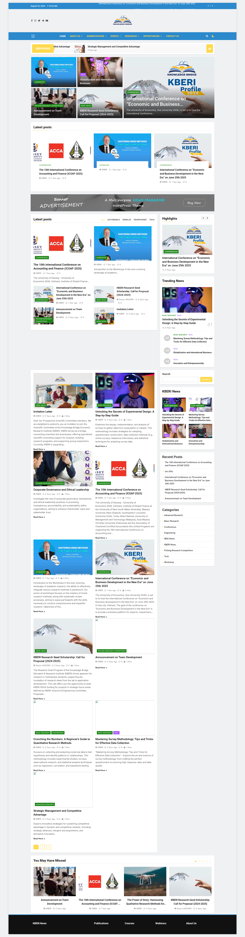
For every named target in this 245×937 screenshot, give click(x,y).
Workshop (40, 82)
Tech (83, 74)
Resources (131, 36)
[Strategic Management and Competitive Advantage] (57, 50)
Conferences (45, 165)
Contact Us (172, 36)
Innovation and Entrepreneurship (188, 363)
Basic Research (169, 315)
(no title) (169, 471)
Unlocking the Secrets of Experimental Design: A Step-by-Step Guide (173, 417)
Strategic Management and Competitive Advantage (92, 46)
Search (166, 374)
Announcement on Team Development (118, 657)
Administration (95, 36)
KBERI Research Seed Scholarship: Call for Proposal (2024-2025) (164, 4)
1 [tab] (195, 861)
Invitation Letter (125, 309)
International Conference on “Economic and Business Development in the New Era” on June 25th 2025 (182, 173)
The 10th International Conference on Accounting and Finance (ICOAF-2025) (100, 903)
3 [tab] (203, 861)
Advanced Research (45, 804)
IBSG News (169, 538)
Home (63, 36)
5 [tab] (210, 861)
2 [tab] (199, 861)
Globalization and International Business (192, 352)
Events (114, 36)
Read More (38, 449)
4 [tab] (206, 861)
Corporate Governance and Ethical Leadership (61, 489)
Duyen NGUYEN (126, 299)
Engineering (58, 733)
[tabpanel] (54, 888)
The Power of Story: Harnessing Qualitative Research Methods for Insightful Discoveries (145, 903)
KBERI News (132, 92)
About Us (75, 36)
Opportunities (151, 36)
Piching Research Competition (48, 105)
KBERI (44, 178)
